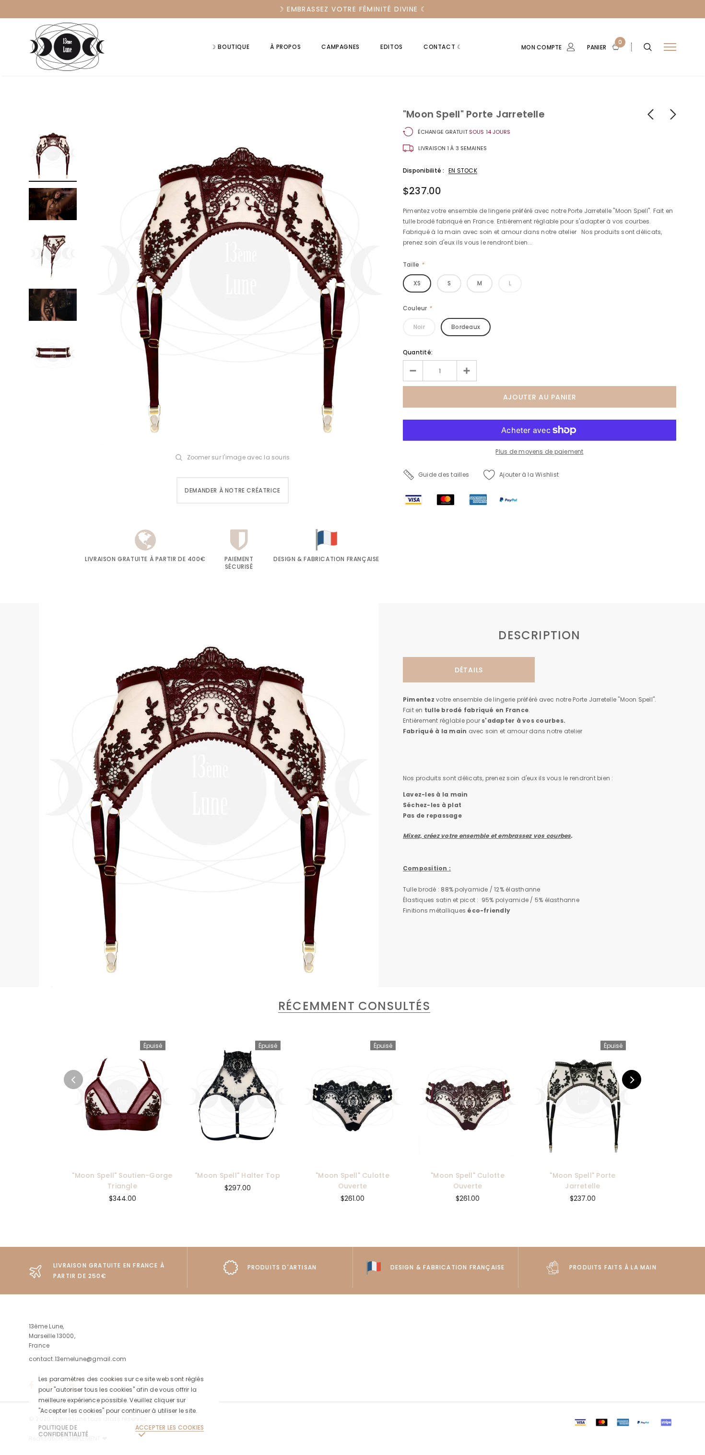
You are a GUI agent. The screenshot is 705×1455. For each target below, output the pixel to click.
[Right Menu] (670, 47)
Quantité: (418, 352)
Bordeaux (465, 327)
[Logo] (102, 47)
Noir (419, 327)
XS (417, 283)
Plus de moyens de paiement (539, 451)
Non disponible (122, 1154)
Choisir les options (467, 1154)
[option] (239, 277)
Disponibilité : (424, 170)
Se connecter (533, 99)
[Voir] (85, 1066)
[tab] (352, 1005)
